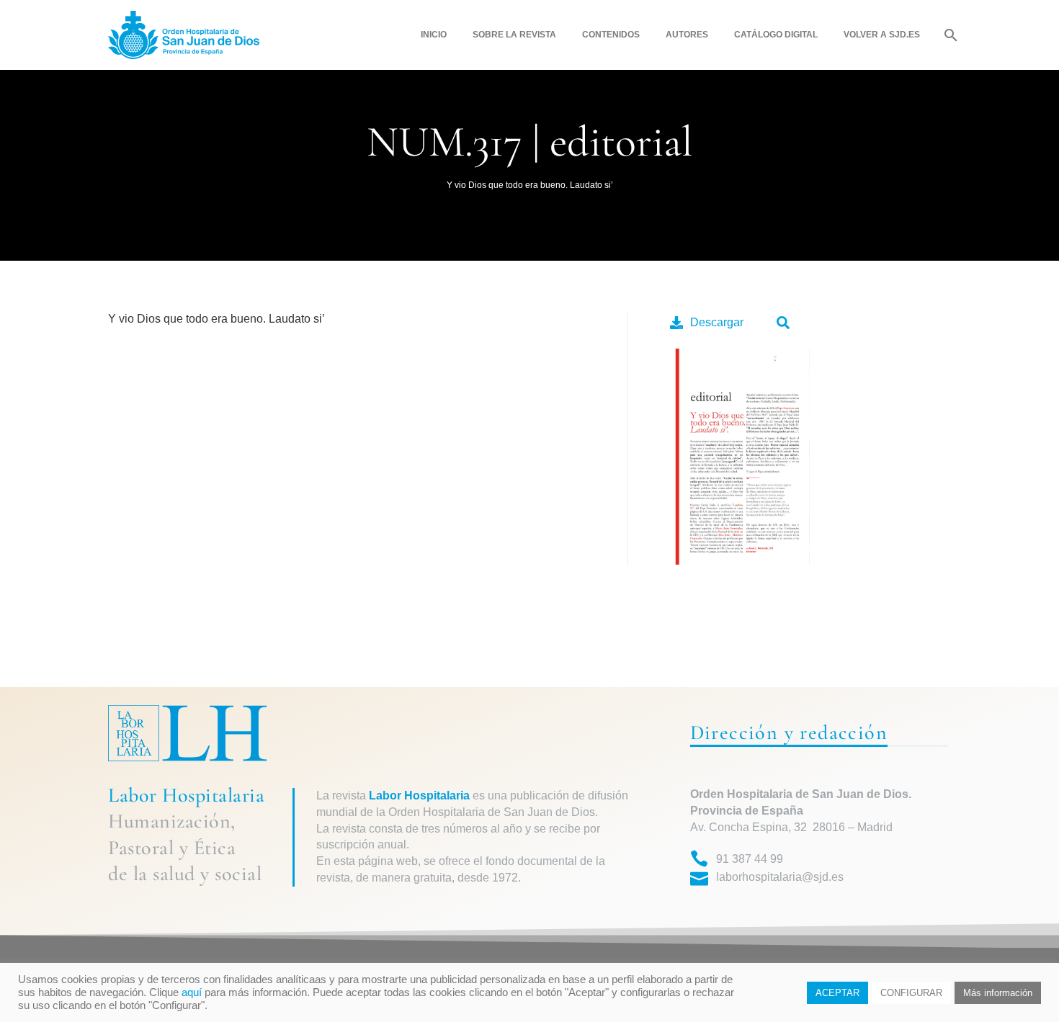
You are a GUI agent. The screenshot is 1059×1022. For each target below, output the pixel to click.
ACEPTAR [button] (837, 992)
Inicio (434, 35)
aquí (192, 992)
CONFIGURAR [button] (911, 992)
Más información (997, 992)
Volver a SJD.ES (882, 35)
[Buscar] (949, 35)
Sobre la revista (514, 35)
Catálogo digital (776, 35)
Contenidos (611, 35)
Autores (687, 35)
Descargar (716, 322)
